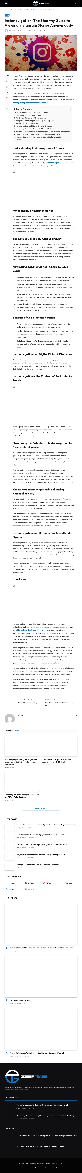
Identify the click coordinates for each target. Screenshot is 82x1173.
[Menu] (6, 3)
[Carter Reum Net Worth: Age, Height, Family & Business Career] (10, 847)
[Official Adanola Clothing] (41, 976)
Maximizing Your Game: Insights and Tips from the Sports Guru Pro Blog (45, 1116)
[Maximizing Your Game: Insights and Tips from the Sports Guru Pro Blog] (10, 1118)
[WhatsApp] (7, 108)
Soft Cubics (59, 1163)
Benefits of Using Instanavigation (29, 123)
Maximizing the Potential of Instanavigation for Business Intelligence (43, 131)
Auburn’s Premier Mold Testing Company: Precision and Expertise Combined (41, 948)
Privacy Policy (44, 1168)
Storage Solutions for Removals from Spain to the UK (38, 864)
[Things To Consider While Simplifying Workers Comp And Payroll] (41, 1028)
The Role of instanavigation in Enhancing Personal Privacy (38, 134)
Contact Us (55, 1168)
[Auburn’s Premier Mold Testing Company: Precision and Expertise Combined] (41, 923)
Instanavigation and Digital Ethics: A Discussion (34, 126)
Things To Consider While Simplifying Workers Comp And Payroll (37, 1053)
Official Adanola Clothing (27, 703)
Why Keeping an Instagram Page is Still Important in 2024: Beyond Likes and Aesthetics (21, 761)
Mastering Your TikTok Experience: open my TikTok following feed (22, 796)
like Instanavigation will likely (30, 630)
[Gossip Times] (41, 3)
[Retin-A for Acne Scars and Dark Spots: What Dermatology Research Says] (10, 827)
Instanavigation (54, 163)
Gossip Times (28, 1163)
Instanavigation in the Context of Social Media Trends (37, 129)
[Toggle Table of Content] (67, 109)
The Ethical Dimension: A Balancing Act (31, 118)
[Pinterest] (7, 98)
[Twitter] (7, 87)
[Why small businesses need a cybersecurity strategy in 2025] (10, 857)
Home (6, 9)
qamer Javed (14, 1056)
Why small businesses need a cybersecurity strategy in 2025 (40, 855)
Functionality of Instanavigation (28, 115)
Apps (7, 15)
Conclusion (20, 140)
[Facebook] (7, 81)
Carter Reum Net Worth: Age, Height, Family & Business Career (41, 845)
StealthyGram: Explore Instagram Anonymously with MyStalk (56, 760)
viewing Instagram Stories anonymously (30, 102)
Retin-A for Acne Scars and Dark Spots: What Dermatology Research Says (46, 825)
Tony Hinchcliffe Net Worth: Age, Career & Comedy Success (40, 835)
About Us (35, 1168)
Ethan (13, 30)
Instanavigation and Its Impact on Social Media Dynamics (38, 137)
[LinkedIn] (7, 92)
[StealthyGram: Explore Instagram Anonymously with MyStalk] (59, 746)
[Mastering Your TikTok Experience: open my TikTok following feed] (22, 781)
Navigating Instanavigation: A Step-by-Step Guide (35, 121)
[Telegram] (7, 103)
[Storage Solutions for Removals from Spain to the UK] (10, 866)
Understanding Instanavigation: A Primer (31, 112)
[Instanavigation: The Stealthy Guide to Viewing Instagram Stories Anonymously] (41, 53)
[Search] (76, 3)
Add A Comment (41, 808)
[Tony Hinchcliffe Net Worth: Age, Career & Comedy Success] (10, 837)
